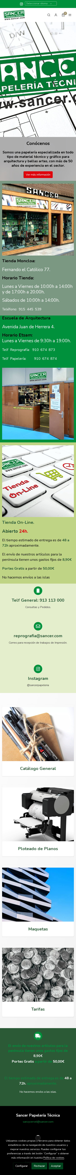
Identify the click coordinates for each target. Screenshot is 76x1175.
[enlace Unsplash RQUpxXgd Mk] (38, 974)
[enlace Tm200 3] (38, 814)
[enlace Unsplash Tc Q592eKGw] (38, 734)
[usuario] (56, 14)
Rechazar (39, 1166)
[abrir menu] (70, 14)
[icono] (38, 669)
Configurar (21, 1166)
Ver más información (38, 175)
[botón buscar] (49, 14)
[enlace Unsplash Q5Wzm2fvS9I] (38, 894)
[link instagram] (21, 3)
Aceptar (56, 1166)
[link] (14, 15)
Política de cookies (53, 1157)
